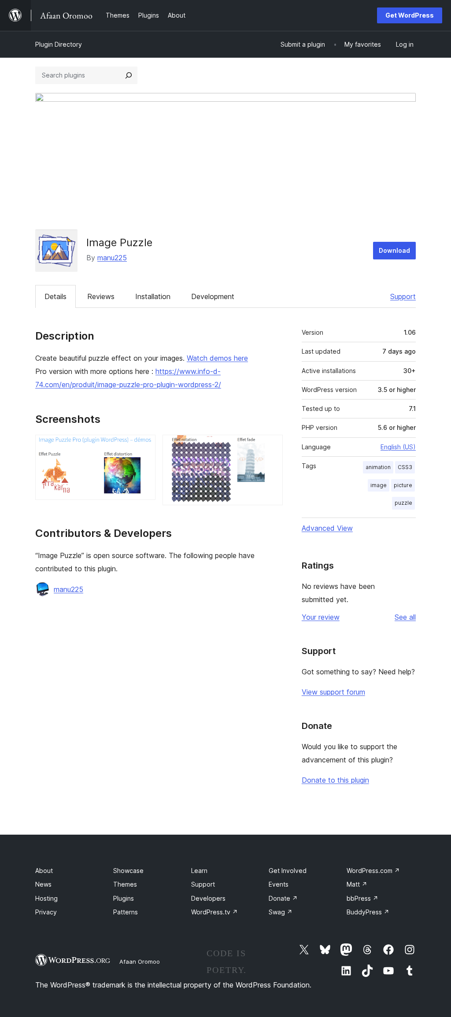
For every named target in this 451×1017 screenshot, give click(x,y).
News (43, 884)
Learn (199, 870)
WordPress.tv (214, 912)
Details (55, 296)
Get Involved (288, 870)
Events (278, 884)
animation (378, 467)
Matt (357, 884)
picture (403, 485)
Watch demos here (217, 358)
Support (403, 296)
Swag (280, 912)
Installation (152, 296)
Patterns (125, 912)
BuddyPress (368, 912)
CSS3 (405, 467)
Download (394, 250)
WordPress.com (373, 870)
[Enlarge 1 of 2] (143, 446)
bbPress (362, 898)
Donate (283, 898)
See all (405, 617)
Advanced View (327, 528)
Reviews (101, 296)
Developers (208, 898)
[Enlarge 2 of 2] (270, 446)
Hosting (46, 898)
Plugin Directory (58, 44)
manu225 (112, 257)
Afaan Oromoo (139, 961)
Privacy (46, 912)
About (44, 870)
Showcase (128, 870)
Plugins (123, 898)
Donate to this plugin (335, 780)
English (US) (398, 447)
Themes (125, 884)
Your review (321, 617)
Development (212, 296)
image (378, 485)
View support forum (333, 692)
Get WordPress (409, 15)
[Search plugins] (128, 75)
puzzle (403, 502)
